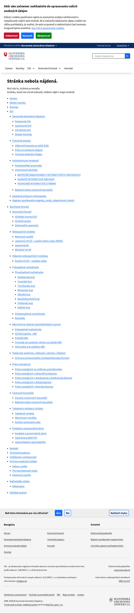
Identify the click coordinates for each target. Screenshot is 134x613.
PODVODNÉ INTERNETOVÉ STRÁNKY (37, 183)
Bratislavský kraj (26, 277)
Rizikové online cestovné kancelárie (34, 189)
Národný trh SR (23, 249)
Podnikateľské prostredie (28, 165)
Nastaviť (27, 35)
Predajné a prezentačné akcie (28, 428)
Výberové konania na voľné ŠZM (32, 145)
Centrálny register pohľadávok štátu (107, 545)
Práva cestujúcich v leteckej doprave (34, 386)
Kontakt (68, 68)
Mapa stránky (69, 594)
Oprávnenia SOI (23, 125)
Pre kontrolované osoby (25, 470)
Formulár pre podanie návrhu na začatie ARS (38, 342)
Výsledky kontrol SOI (26, 216)
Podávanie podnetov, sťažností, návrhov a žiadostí (38, 353)
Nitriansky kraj (25, 290)
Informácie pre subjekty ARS (30, 346)
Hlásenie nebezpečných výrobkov (30, 256)
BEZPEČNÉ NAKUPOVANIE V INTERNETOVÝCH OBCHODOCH (49, 174)
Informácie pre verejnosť (25, 160)
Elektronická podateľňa (101, 533)
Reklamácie (18, 486)
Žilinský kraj (24, 294)
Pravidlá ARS (21, 338)
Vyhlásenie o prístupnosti (23, 457)
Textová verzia (104, 45)
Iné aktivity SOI (23, 130)
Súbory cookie (19, 466)
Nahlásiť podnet (18, 492)
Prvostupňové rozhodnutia (29, 272)
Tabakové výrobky (24, 413)
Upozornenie (22, 245)
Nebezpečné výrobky (23, 231)
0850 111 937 (124, 581)
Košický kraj (24, 307)
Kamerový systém (21, 475)
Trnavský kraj (25, 281)
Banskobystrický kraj (28, 298)
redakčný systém (30, 604)
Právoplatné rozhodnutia (25, 267)
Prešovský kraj (25, 303)
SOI (11, 111)
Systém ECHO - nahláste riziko (31, 260)
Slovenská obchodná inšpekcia (28, 116)
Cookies (80, 594)
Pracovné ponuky (21, 140)
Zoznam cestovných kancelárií (31, 397)
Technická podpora (20, 452)
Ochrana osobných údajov (28, 154)
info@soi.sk (21, 581)
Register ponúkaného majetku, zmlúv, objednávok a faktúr (43, 200)
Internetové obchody (26, 169)
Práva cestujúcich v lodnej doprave (33, 382)
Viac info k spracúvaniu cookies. (48, 28)
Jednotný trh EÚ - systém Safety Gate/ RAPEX (39, 241)
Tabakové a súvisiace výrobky (27, 408)
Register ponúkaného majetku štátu (107, 539)
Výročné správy (23, 221)
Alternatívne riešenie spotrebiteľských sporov (36, 324)
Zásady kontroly (23, 134)
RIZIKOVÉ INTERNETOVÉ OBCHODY (36, 179)
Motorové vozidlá (24, 236)
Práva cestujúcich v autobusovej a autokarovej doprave (43, 378)
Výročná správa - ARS (26, 333)
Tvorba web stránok (13, 604)
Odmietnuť (11, 35)
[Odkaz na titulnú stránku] (14, 56)
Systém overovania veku (27, 422)
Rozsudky (20, 318)
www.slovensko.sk (122, 570)
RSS (58, 594)
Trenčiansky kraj (26, 285)
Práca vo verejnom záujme (29, 150)
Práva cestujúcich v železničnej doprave (36, 373)
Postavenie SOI (23, 121)
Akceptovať (43, 35)
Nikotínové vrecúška (26, 417)
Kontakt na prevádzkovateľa (42, 594)
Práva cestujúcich (21, 364)
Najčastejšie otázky (20, 481)
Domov (9, 68)
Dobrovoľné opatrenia (26, 225)
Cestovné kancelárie (23, 392)
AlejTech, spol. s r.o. (54, 604)
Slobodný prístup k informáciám (29, 196)
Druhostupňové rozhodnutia (30, 313)
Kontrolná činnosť (19, 206)
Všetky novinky (18, 102)
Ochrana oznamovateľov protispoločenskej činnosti (42, 358)
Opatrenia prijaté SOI (26, 437)
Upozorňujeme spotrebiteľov (30, 442)
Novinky (20, 68)
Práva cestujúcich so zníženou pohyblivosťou (38, 369)
